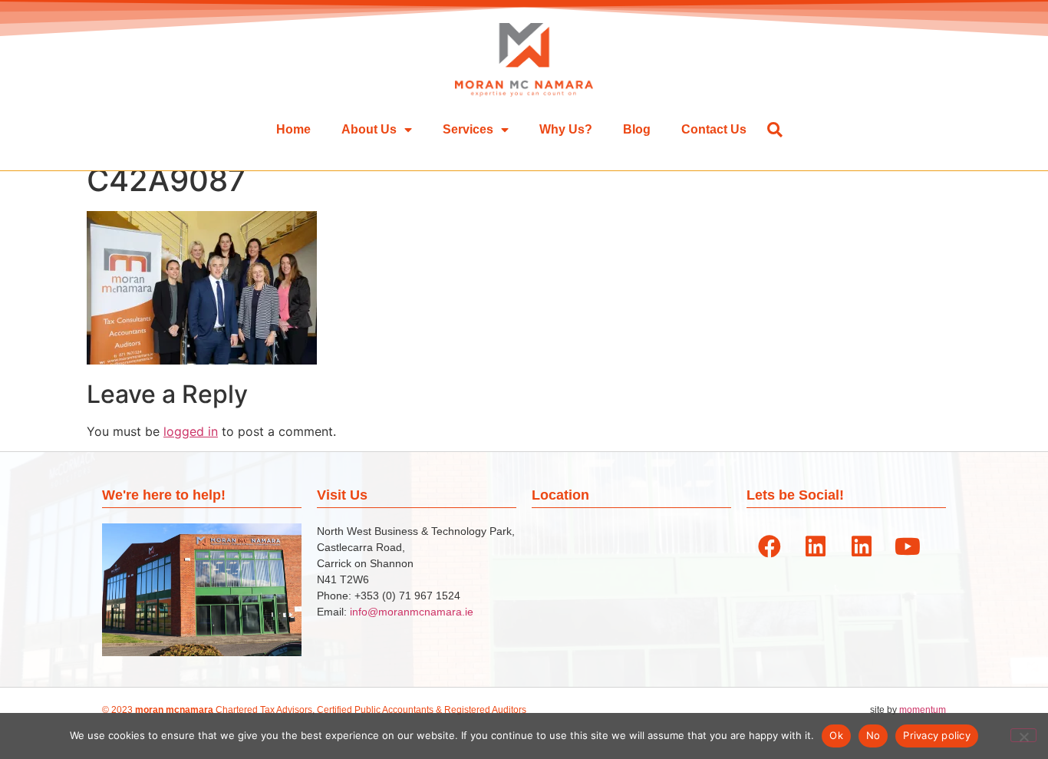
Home (293, 129)
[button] (774, 129)
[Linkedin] (816, 546)
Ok (836, 735)
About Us (369, 129)
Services (468, 129)
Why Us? (565, 129)
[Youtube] (908, 546)
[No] (1023, 735)
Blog (637, 129)
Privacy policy (937, 735)
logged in (190, 431)
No (873, 735)
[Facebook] (769, 546)
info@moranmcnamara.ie (411, 612)
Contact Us (713, 129)
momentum (922, 710)
